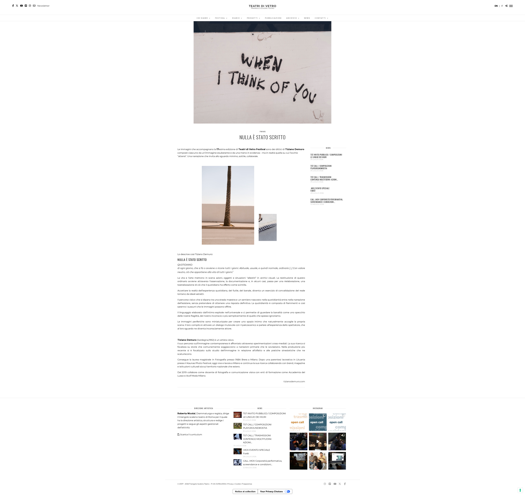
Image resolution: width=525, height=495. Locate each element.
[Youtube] (21, 6)
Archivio (291, 18)
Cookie (238, 484)
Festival (220, 18)
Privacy (230, 484)
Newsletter (43, 6)
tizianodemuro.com (294, 381)
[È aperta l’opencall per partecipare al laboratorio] (318, 422)
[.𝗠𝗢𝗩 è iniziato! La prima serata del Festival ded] (337, 461)
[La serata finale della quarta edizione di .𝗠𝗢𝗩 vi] (337, 441)
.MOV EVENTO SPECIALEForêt (319, 189)
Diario (236, 18)
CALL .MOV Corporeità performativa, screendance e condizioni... (326, 200)
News (307, 18)
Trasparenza (247, 484)
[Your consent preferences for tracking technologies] (520, 490)
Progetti (252, 18)
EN (496, 6)
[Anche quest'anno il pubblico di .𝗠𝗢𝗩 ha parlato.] (298, 441)
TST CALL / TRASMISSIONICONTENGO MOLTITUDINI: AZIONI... (324, 178)
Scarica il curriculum (191, 434)
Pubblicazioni (273, 18)
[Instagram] (30, 6)
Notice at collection (245, 491)
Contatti (320, 18)
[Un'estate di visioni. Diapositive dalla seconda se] (298, 461)
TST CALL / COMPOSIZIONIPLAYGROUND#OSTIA (321, 167)
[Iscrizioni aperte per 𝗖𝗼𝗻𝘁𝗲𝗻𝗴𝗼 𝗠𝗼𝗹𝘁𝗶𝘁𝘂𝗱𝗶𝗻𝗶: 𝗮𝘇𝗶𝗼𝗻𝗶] (298, 422)
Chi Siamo (202, 18)
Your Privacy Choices (271, 491)
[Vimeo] (26, 6)
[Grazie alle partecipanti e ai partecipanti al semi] (318, 461)
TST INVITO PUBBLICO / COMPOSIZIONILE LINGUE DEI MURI (326, 156)
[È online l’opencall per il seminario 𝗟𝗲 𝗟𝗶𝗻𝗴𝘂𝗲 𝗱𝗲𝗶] (337, 422)
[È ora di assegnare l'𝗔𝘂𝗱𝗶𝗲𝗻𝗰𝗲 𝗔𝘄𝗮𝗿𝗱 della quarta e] (318, 441)
